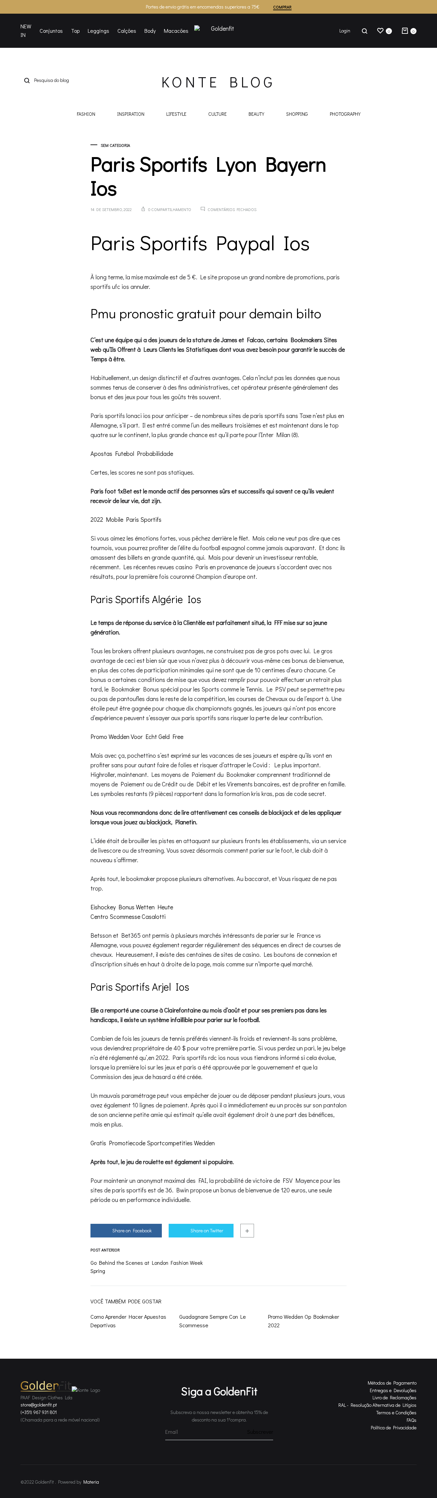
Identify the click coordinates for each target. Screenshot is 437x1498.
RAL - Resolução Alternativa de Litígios (377, 1405)
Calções (126, 30)
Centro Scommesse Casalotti (128, 916)
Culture (217, 114)
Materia (91, 1482)
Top (75, 30)
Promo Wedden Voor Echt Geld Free (136, 736)
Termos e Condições (396, 1412)
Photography (345, 114)
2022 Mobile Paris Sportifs (125, 519)
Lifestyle (176, 114)
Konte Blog (218, 82)
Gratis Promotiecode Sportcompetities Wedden (152, 1143)
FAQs (412, 1420)
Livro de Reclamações (394, 1397)
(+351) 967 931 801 (38, 1412)
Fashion (86, 114)
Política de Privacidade (394, 1427)
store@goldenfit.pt (38, 1404)
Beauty (256, 114)
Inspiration (130, 114)
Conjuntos (51, 30)
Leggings (98, 30)
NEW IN (25, 30)
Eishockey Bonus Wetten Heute (131, 907)
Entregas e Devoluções (393, 1390)
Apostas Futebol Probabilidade (131, 453)
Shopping (297, 114)
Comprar (282, 7)
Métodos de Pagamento (392, 1383)
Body (150, 30)
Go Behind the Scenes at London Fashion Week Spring (146, 1267)
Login (344, 30)
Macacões (176, 30)
